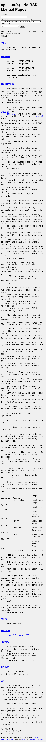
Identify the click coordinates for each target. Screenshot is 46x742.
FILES (4, 619)
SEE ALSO (5, 630)
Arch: (34, 19)
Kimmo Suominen (7, 739)
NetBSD (37, 737)
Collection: (6, 24)
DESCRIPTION (7, 84)
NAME (3, 43)
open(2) (5, 111)
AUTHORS (5, 667)
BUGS (3, 681)
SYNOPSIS (5, 57)
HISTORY (5, 642)
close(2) (11, 114)
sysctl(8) (24, 635)
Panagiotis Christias (36, 739)
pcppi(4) (11, 635)
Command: (5, 14)
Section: (5, 19)
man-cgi (23, 739)
